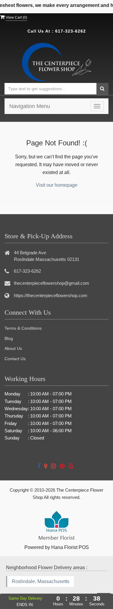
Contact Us (15, 358)
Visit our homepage (56, 185)
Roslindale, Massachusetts (40, 581)
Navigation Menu (29, 106)
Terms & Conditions (23, 328)
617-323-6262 (70, 31)
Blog (9, 338)
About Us (13, 348)
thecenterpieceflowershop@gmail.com (51, 283)
